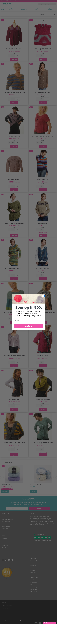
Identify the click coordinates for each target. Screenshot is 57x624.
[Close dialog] (43, 296)
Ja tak (28, 326)
